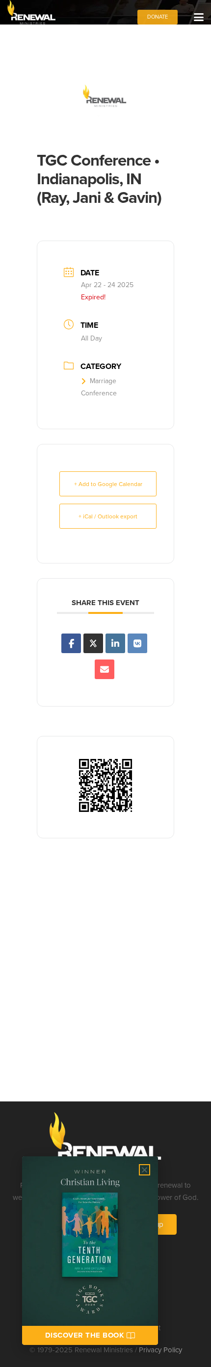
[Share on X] (93, 643)
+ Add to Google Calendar (108, 484)
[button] (199, 17)
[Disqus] (105, 975)
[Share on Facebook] (71, 643)
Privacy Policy (160, 1349)
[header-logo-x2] (31, 12)
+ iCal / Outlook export (108, 516)
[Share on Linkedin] (115, 643)
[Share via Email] (104, 669)
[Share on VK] (137, 643)
